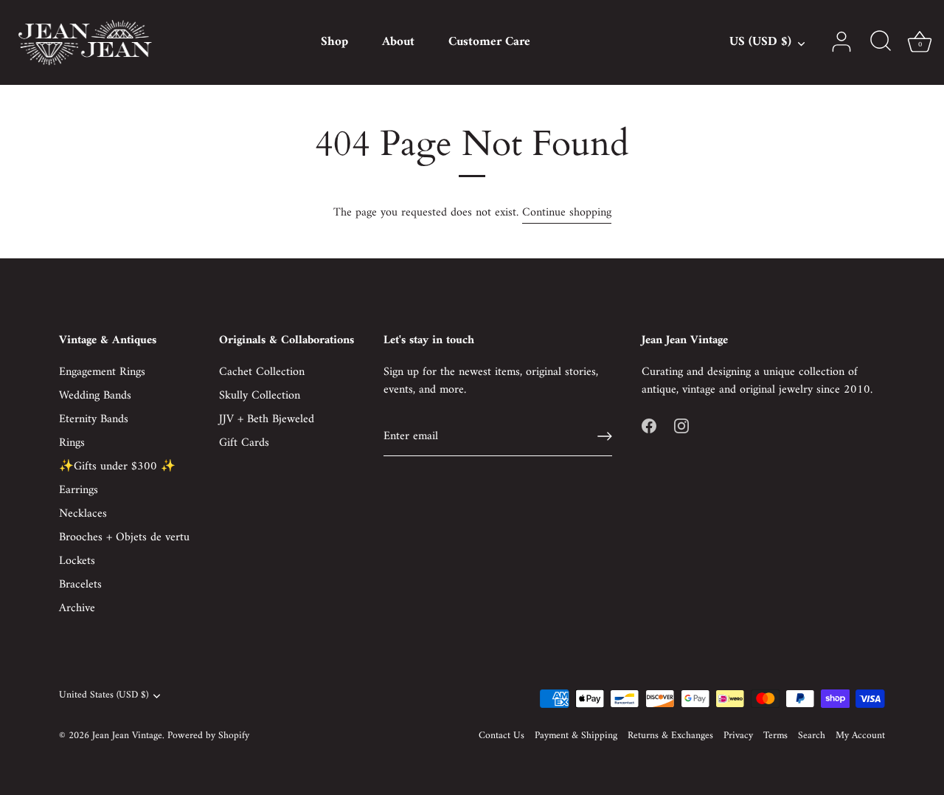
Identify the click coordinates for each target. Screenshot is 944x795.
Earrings (78, 490)
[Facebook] (649, 425)
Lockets (77, 561)
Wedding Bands (95, 395)
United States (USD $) (103, 695)
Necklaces (83, 513)
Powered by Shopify (208, 736)
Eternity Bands (93, 419)
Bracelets (80, 584)
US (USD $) (760, 42)
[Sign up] (604, 436)
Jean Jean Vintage (127, 736)
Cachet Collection (262, 372)
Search (811, 736)
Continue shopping (566, 212)
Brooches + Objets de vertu (124, 537)
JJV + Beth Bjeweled (266, 419)
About (398, 42)
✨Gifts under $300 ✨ (117, 466)
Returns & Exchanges (670, 736)
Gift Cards (244, 443)
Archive (77, 608)
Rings (72, 443)
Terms (775, 736)
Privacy (738, 736)
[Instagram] (681, 425)
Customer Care (489, 42)
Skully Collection (259, 395)
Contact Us (501, 736)
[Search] (880, 42)
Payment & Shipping (576, 736)
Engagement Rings (102, 372)
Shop (334, 42)
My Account (860, 736)
